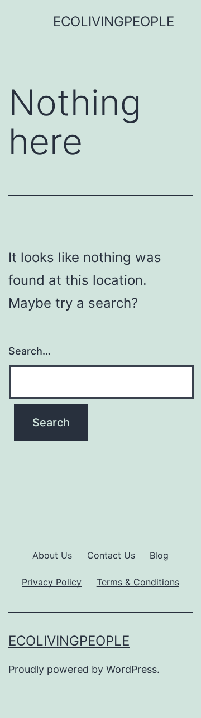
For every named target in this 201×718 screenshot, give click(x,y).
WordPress (131, 669)
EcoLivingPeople (113, 21)
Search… (29, 351)
